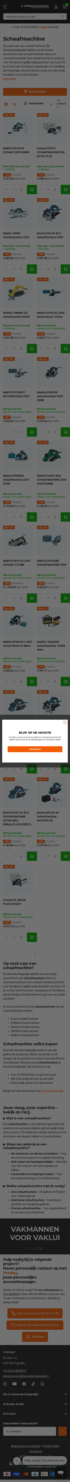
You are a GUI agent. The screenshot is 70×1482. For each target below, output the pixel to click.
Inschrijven (35, 749)
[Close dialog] (65, 722)
